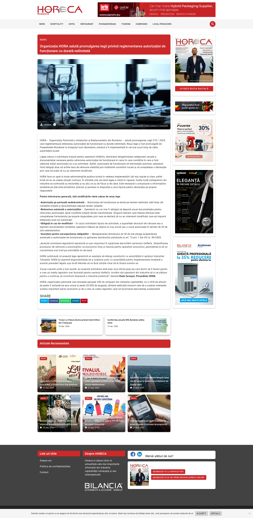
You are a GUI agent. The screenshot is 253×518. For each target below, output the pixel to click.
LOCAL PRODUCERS (162, 24)
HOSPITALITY (56, 24)
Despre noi (46, 460)
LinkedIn (75, 301)
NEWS (42, 24)
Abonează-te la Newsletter (168, 472)
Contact (44, 472)
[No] (249, 513)
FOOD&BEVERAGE (107, 24)
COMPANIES (141, 24)
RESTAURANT (87, 24)
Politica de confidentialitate (55, 466)
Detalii (215, 513)
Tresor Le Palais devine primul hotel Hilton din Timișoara (79, 321)
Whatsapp (65, 301)
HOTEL (72, 24)
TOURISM (125, 24)
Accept (201, 513)
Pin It (84, 301)
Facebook (54, 301)
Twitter (44, 301)
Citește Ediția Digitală (194, 88)
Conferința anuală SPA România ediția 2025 (125, 321)
